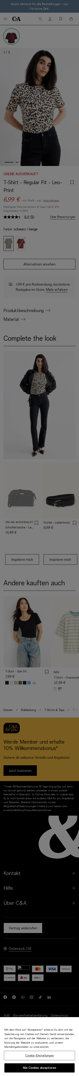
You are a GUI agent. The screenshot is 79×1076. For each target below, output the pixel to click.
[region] (39, 1046)
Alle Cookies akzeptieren (39, 1067)
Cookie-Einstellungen (39, 1055)
